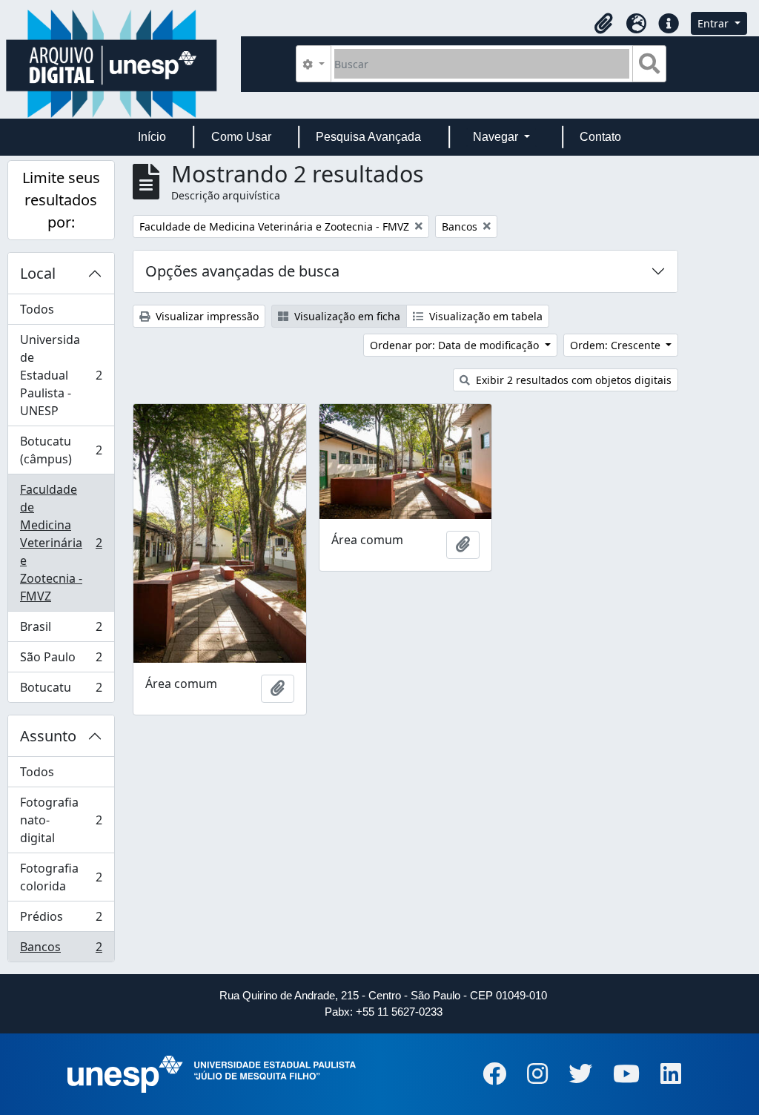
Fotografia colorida (60, 877)
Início (152, 136)
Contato (600, 136)
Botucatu (60, 690)
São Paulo (60, 660)
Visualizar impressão (206, 316)
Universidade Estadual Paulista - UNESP (60, 375)
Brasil (60, 630)
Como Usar (241, 136)
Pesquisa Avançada (368, 136)
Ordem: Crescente (616, 345)
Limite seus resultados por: (61, 200)
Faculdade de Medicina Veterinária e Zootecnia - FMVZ (60, 542)
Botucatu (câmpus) (60, 450)
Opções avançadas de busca (242, 271)
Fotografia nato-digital (60, 820)
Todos (37, 309)
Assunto (48, 736)
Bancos (60, 950)
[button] (603, 23)
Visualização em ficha (345, 316)
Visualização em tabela (484, 316)
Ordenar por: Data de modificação (456, 345)
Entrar (714, 23)
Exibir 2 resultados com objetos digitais (572, 380)
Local (38, 273)
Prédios (60, 920)
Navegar (497, 136)
